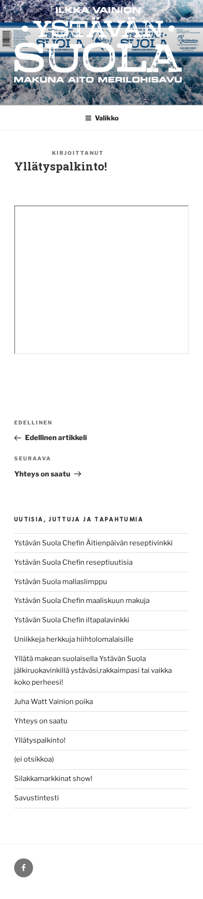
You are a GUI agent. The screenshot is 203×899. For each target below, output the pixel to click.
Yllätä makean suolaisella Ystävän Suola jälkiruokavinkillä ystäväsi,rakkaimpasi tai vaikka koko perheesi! (93, 670)
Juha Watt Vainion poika (53, 701)
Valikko (106, 118)
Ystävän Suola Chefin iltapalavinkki (71, 620)
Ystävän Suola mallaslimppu (60, 581)
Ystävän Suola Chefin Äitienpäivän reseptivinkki (93, 543)
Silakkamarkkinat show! (53, 778)
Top (192, 886)
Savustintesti (36, 798)
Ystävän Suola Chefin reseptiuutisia (73, 562)
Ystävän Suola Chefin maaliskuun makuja (82, 600)
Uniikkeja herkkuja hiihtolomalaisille (74, 639)
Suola (118, 153)
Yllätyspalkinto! (40, 740)
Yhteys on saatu (41, 721)
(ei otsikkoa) (34, 759)
